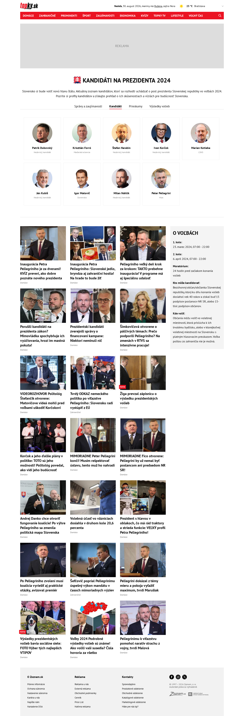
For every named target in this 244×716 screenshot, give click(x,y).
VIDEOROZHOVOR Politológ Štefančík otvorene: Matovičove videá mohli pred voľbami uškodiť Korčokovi (42, 400)
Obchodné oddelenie (132, 693)
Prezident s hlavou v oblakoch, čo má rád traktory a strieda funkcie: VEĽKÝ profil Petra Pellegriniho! (142, 525)
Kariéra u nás (33, 697)
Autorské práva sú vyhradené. (183, 686)
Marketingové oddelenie (134, 702)
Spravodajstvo (128, 684)
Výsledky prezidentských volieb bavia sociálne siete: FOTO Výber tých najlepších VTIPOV (41, 645)
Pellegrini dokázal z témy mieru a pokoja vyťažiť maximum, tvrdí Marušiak (139, 586)
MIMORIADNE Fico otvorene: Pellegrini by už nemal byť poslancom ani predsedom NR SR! (142, 463)
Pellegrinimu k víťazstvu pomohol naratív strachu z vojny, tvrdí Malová (140, 643)
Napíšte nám (33, 702)
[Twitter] (184, 677)
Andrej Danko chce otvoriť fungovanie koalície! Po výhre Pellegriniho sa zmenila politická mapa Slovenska (42, 525)
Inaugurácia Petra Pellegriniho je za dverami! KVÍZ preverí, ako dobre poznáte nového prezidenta (41, 271)
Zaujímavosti (105, 15)
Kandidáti (115, 106)
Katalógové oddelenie (133, 697)
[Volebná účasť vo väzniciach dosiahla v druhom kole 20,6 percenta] (93, 497)
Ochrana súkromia (36, 688)
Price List (79, 702)
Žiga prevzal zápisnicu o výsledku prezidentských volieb (139, 398)
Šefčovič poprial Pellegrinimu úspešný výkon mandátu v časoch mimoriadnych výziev (92, 586)
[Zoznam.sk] (178, 694)
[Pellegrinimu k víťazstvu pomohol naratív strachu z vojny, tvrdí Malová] (143, 618)
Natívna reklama (82, 706)
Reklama (80, 677)
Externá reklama (83, 688)
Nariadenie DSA (35, 706)
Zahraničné (47, 15)
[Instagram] (178, 677)
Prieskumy (135, 106)
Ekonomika (128, 15)
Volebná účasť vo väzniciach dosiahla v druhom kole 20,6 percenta (92, 523)
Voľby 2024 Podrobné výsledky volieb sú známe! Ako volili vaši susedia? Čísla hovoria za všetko (91, 645)
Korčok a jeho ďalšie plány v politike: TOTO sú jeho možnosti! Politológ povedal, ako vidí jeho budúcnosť (42, 463)
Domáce (28, 15)
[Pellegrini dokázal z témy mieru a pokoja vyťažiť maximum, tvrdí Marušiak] (143, 560)
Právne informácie (36, 684)
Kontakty (127, 677)
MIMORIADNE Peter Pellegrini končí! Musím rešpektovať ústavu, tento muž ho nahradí (92, 461)
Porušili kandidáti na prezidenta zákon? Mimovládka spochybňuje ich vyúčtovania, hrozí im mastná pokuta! (42, 336)
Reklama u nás (82, 684)
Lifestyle (177, 15)
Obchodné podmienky (85, 693)
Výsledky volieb (160, 106)
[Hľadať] (220, 15)
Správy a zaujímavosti (88, 106)
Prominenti (69, 15)
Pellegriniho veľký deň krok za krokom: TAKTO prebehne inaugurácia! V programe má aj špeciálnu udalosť (141, 271)
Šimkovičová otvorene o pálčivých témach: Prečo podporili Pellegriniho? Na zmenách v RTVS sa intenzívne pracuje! (140, 336)
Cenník (78, 697)
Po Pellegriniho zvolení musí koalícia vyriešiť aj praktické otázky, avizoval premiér (41, 586)
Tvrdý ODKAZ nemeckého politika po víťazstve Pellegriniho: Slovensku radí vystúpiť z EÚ (91, 400)
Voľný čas (196, 15)
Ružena (158, 6)
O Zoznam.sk (35, 677)
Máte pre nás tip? (130, 706)
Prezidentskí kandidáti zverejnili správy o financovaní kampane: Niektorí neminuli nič (87, 333)
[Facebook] (171, 677)
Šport (87, 15)
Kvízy (144, 15)
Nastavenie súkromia (37, 693)
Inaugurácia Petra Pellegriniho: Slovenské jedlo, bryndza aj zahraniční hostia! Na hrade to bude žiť (92, 271)
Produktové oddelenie (133, 688)
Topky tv (160, 15)
